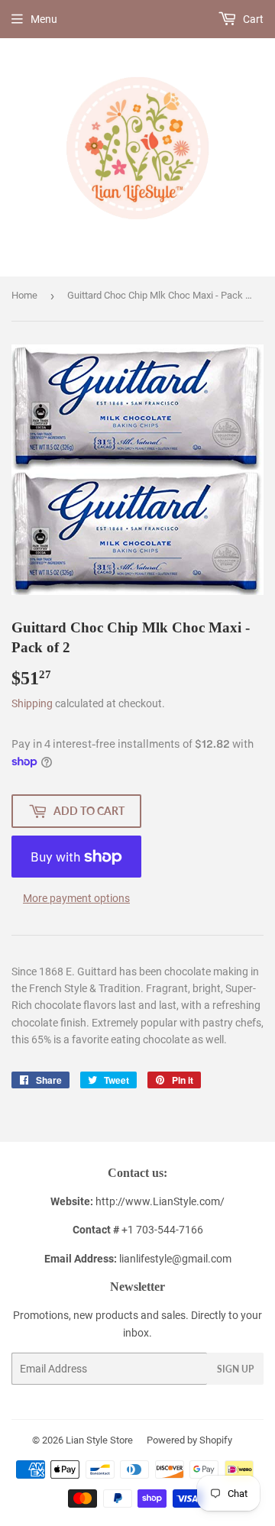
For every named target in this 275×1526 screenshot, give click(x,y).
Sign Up (235, 1369)
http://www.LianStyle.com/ (160, 1201)
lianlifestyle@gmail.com (137, 1259)
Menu (44, 19)
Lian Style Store (99, 1440)
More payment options (76, 898)
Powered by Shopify (189, 1440)
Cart (252, 19)
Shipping (32, 703)
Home (24, 295)
